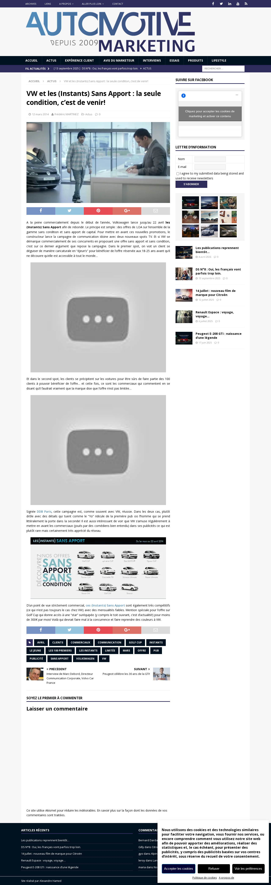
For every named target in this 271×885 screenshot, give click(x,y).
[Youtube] (238, 3)
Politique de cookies (204, 877)
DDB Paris (44, 511)
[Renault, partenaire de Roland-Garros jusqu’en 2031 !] (190, 217)
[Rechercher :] (223, 68)
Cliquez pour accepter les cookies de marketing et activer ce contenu (210, 114)
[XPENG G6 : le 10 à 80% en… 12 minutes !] (209, 202)
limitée (110, 650)
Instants (156, 642)
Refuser (213, 868)
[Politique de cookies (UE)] (246, 3)
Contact (117, 3)
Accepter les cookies (178, 868)
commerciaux (80, 642)
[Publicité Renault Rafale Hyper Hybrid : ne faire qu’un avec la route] (228, 231)
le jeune (35, 650)
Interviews (152, 60)
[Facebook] (213, 3)
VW (104, 658)
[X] (221, 3)
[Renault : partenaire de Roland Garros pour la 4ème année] (228, 217)
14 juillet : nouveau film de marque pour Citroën (216, 293)
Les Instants (88, 650)
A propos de (226, 877)
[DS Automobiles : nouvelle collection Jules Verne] (209, 217)
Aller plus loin (91, 3)
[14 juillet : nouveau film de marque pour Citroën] (184, 295)
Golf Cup (135, 642)
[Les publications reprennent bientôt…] (184, 252)
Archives (30, 3)
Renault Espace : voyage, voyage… (215, 314)
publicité (36, 658)
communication (109, 642)
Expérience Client (80, 60)
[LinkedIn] (229, 3)
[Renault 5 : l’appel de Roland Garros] (209, 231)
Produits (195, 60)
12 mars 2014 (40, 114)
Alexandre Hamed (50, 881)
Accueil (31, 60)
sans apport (60, 658)
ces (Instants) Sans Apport (106, 605)
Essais (174, 60)
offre (142, 650)
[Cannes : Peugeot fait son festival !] (190, 231)
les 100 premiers (60, 650)
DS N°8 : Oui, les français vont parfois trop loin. (218, 271)
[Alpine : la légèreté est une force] (228, 202)
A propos (65, 3)
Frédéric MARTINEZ (67, 114)
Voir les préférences (248, 868)
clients (57, 642)
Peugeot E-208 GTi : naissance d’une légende (219, 335)
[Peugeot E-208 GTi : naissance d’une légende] (190, 202)
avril (41, 642)
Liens (48, 3)
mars (126, 650)
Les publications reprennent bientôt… (217, 250)
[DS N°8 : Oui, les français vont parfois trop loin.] (184, 273)
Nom (181, 159)
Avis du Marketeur (119, 60)
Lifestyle (219, 60)
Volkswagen (85, 658)
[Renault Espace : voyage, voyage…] (184, 316)
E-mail (182, 167)
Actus (51, 60)
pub (156, 650)
